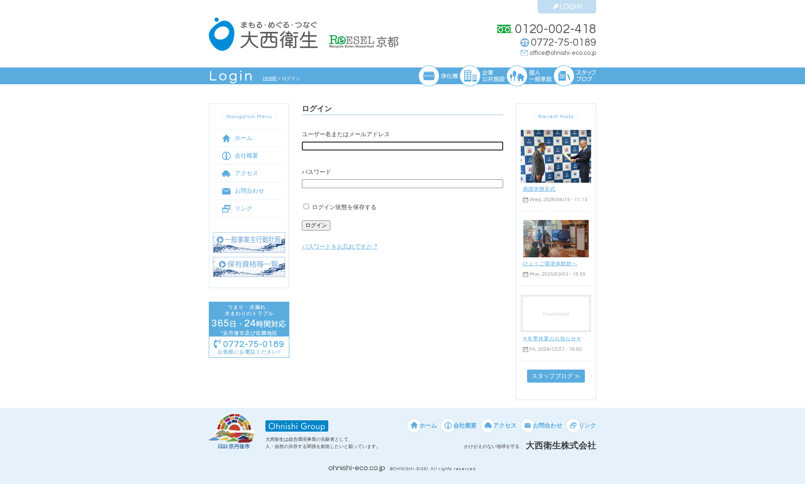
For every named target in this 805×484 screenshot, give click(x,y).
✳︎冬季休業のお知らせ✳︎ (552, 339)
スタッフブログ (574, 75)
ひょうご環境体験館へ (550, 264)
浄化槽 (438, 75)
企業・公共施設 (482, 75)
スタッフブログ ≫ (556, 376)
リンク (243, 208)
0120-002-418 (555, 29)
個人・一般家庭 (529, 75)
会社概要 (246, 155)
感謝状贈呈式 (539, 189)
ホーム (243, 138)
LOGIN (570, 6)
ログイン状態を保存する (344, 207)
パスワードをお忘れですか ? (339, 246)
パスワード (316, 171)
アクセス (246, 173)
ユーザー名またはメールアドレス (346, 134)
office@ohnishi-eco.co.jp (563, 53)
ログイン (316, 225)
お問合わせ (249, 190)
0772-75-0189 (563, 42)
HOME (270, 78)
